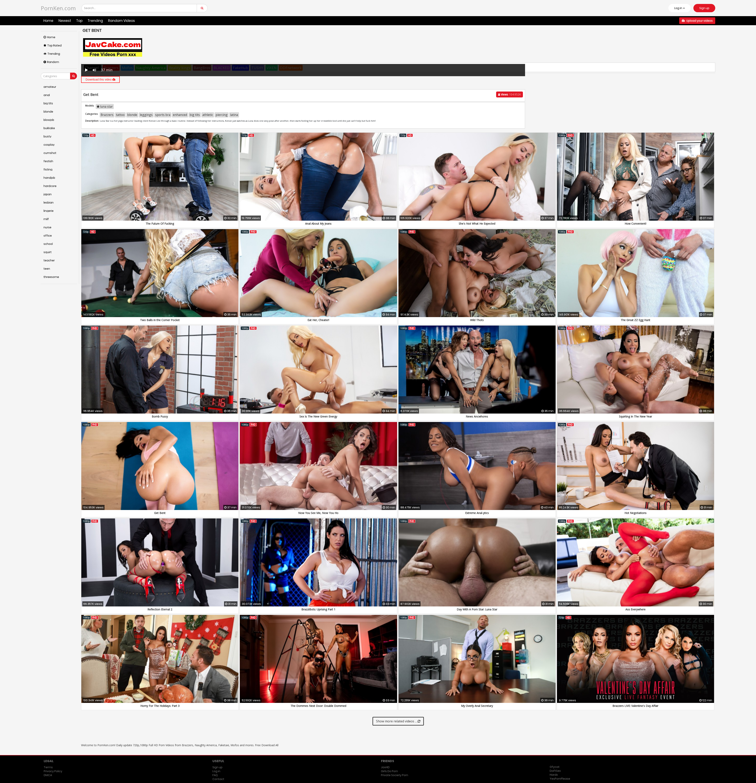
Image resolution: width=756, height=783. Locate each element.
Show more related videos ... (397, 721)
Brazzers (107, 115)
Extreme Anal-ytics (477, 513)
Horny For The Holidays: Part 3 (160, 706)
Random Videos (121, 20)
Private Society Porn (394, 775)
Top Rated (54, 45)
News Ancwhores (477, 416)
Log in (216, 771)
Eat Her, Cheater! (318, 320)
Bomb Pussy (160, 416)
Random (53, 62)
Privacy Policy (53, 771)
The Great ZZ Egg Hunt (635, 320)
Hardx (554, 775)
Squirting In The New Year (635, 416)
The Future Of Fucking (160, 223)
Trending (95, 20)
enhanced (180, 115)
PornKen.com (58, 8)
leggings (146, 115)
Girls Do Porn (389, 771)
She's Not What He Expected (477, 223)
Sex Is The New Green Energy (318, 416)
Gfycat (555, 767)
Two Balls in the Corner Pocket (160, 320)
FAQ (215, 775)
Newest (64, 20)
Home (48, 20)
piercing (222, 115)
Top (79, 20)
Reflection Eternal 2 (159, 609)
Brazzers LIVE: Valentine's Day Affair (635, 706)
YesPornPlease (560, 779)
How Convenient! (635, 223)
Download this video (98, 79)
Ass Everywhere (635, 609)
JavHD (385, 767)
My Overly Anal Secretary (477, 706)
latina (234, 115)
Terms (48, 767)
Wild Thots (477, 320)
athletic (207, 115)
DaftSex (555, 771)
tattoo (120, 115)
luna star (106, 106)
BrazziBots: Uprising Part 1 (318, 609)
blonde (132, 115)
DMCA (48, 775)
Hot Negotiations (635, 513)
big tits (195, 115)
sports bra (162, 115)
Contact (218, 779)
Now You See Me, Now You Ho (318, 513)
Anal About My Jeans (318, 223)
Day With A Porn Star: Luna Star (477, 609)
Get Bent (160, 513)
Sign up (704, 8)
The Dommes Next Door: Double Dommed (318, 706)
